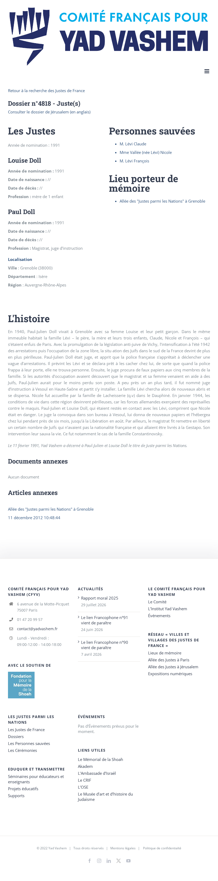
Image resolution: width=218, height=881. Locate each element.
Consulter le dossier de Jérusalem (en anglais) (49, 111)
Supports (16, 795)
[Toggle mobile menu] (207, 71)
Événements (159, 615)
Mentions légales (123, 848)
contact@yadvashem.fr (37, 628)
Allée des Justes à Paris (168, 659)
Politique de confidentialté (162, 848)
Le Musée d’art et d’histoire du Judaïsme (105, 796)
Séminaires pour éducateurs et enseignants (36, 779)
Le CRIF (84, 780)
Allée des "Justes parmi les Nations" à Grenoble (51, 509)
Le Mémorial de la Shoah (100, 759)
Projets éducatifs (23, 788)
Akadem (85, 766)
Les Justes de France (26, 729)
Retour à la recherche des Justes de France (46, 90)
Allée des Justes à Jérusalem (173, 666)
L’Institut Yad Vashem (167, 608)
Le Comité (157, 601)
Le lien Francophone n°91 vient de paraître (104, 620)
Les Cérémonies (22, 750)
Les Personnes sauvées (29, 743)
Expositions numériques (170, 673)
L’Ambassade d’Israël (97, 773)
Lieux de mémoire (164, 652)
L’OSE (83, 787)
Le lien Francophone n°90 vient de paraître (104, 645)
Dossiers (16, 736)
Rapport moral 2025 (99, 598)
